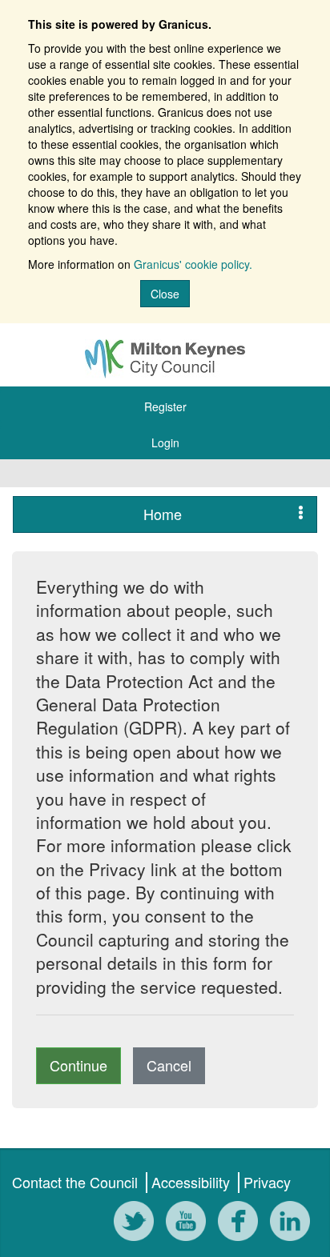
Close (165, 294)
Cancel (169, 1065)
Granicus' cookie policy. (193, 264)
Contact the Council (75, 1181)
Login (165, 442)
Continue (78, 1065)
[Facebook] (242, 1221)
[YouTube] (190, 1221)
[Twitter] (138, 1221)
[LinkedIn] (294, 1221)
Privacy (267, 1181)
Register (165, 406)
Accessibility (190, 1181)
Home (162, 513)
